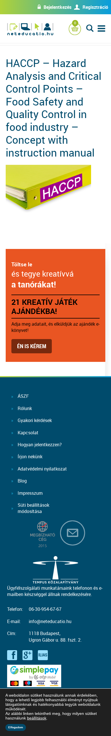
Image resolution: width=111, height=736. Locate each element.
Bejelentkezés (57, 7)
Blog (22, 481)
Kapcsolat (28, 432)
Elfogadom (15, 727)
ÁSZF (23, 396)
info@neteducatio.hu (50, 621)
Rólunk (25, 408)
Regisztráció (95, 7)
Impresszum (30, 493)
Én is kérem (31, 346)
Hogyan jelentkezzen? (40, 444)
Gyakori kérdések (35, 420)
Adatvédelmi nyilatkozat (42, 469)
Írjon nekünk (30, 456)
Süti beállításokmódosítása (33, 508)
